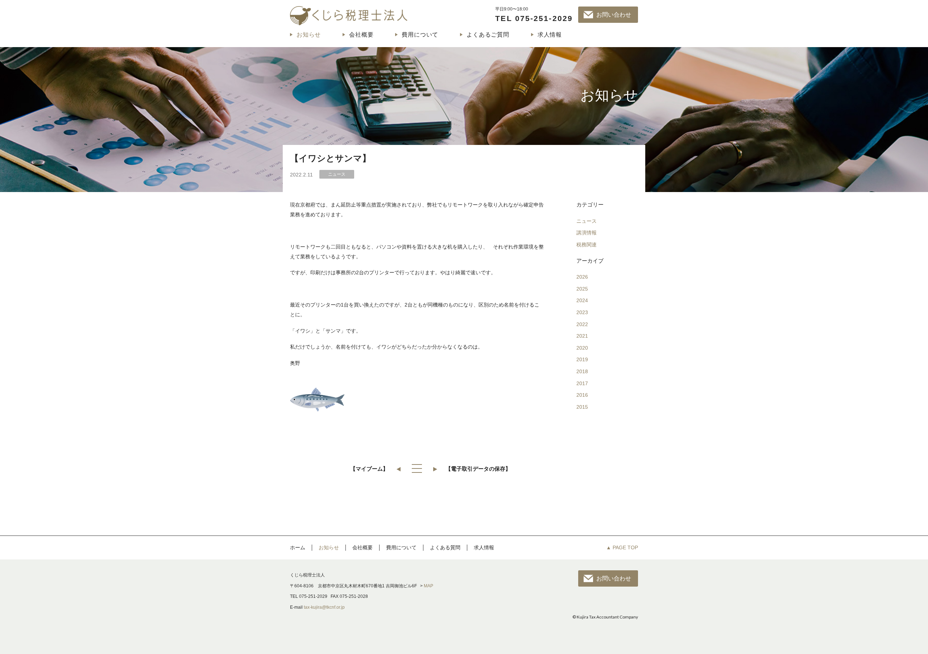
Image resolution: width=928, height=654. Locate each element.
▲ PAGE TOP (622, 547)
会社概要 (361, 35)
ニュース (586, 221)
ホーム (297, 547)
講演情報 (586, 233)
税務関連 (586, 244)
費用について (420, 35)
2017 (582, 383)
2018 (582, 371)
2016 (582, 395)
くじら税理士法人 (348, 15)
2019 (582, 359)
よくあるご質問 (488, 35)
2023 (582, 312)
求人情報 (550, 35)
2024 (582, 300)
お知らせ (309, 35)
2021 (582, 336)
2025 (582, 289)
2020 (582, 348)
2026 (582, 277)
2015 (582, 407)
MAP (428, 585)
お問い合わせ (613, 15)
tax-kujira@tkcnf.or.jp (324, 607)
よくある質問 (445, 547)
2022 (582, 324)
